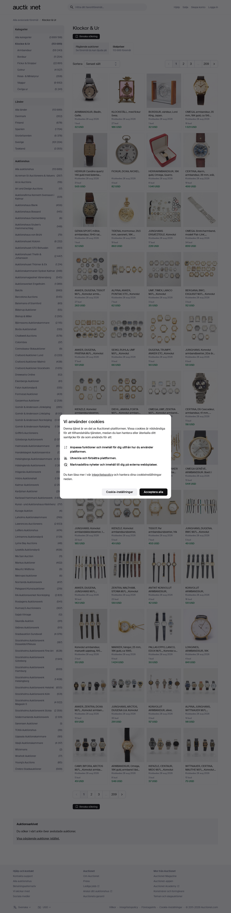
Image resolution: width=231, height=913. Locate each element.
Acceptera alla (153, 492)
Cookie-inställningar (119, 492)
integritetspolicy (102, 475)
